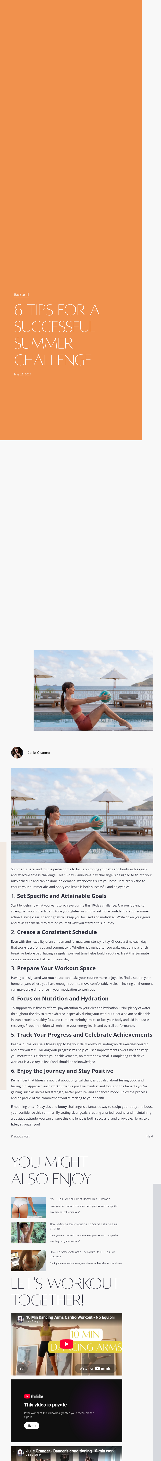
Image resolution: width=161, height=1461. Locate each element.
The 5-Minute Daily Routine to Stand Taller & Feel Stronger (84, 1226)
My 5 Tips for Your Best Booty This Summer (80, 1199)
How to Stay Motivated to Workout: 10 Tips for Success (82, 1254)
